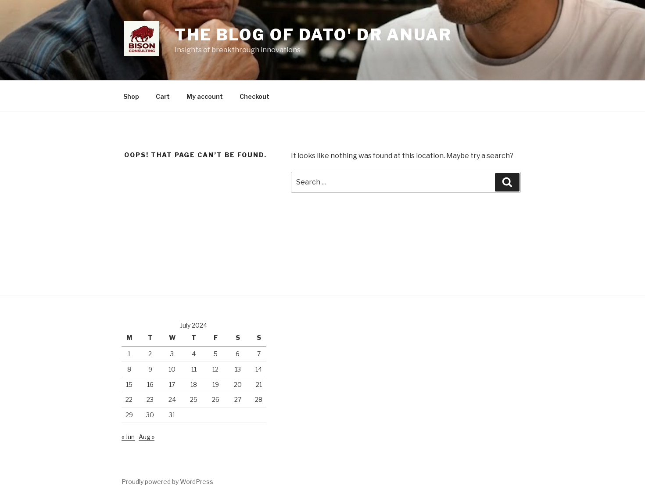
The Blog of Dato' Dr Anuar (313, 34)
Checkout (254, 96)
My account (204, 96)
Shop (131, 96)
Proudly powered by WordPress (167, 481)
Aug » (146, 437)
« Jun (128, 437)
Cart (163, 96)
